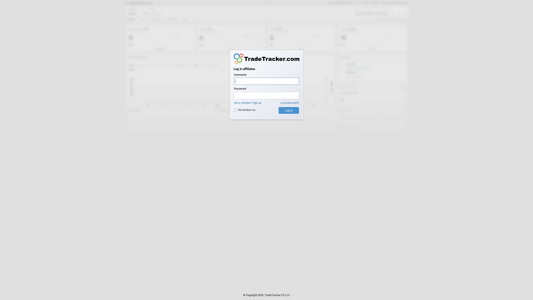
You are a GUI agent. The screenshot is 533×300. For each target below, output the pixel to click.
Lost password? (289, 102)
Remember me (246, 109)
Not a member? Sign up (247, 102)
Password (240, 88)
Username (240, 74)
